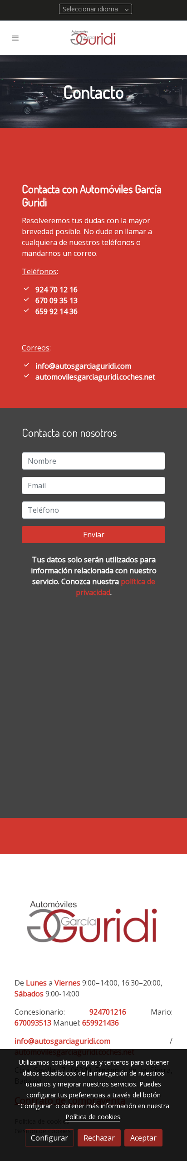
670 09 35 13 (56, 300)
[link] (93, 37)
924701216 (107, 1012)
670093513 (33, 1023)
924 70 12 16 (56, 290)
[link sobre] (93, 925)
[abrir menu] (15, 38)
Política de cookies (92, 1116)
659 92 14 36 (56, 311)
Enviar (93, 535)
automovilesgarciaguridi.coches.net (95, 377)
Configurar (49, 1138)
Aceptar (143, 1138)
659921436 (100, 1023)
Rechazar (99, 1138)
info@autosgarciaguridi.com (83, 366)
